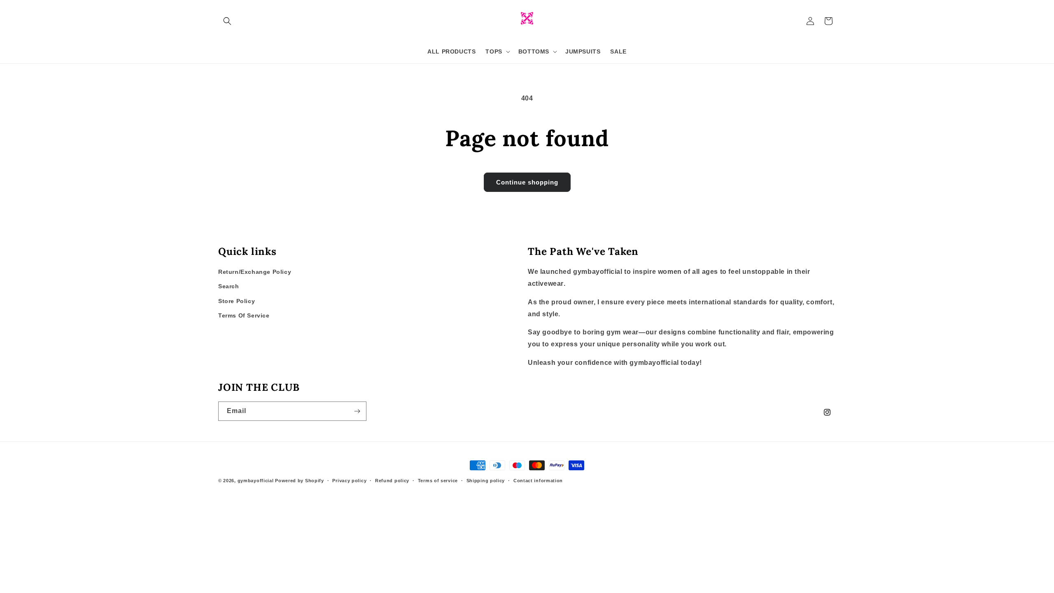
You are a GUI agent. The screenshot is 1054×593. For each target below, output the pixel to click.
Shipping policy (485, 480)
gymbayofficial (256, 480)
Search (228, 286)
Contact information (538, 480)
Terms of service (438, 480)
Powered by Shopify (299, 480)
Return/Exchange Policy (254, 271)
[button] (227, 21)
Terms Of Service (244, 315)
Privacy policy (349, 480)
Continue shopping (527, 182)
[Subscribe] (357, 411)
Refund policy (392, 480)
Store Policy (236, 301)
